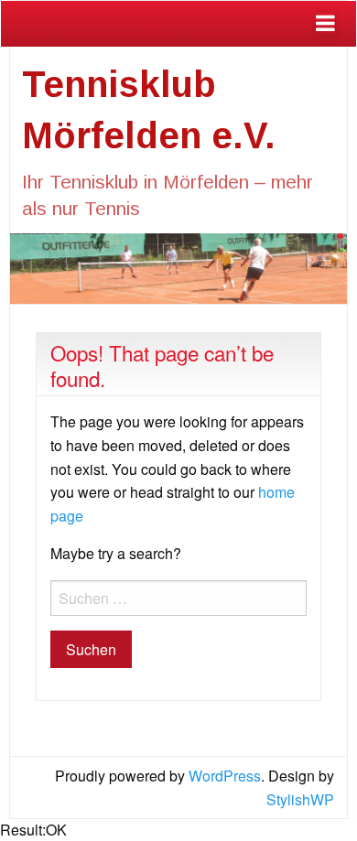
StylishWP (300, 799)
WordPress (225, 775)
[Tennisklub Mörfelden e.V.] (178, 266)
